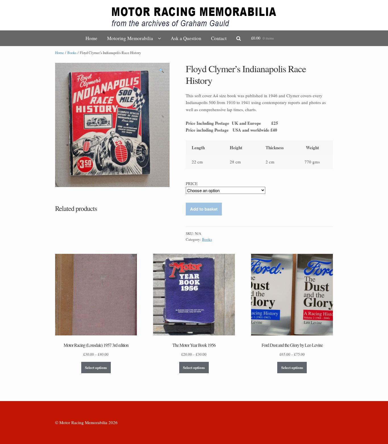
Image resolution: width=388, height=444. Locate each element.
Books (71, 52)
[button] (161, 71)
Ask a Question (186, 38)
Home (91, 38)
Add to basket (204, 209)
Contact (219, 38)
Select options (96, 367)
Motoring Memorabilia (130, 38)
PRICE (192, 183)
